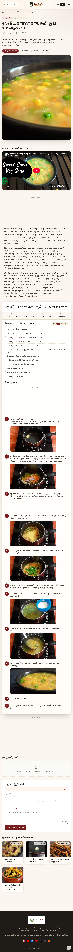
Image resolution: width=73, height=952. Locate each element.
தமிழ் (62, 4)
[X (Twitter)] (40, 940)
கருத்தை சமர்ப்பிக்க (15, 827)
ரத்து (64, 789)
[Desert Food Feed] (36, 5)
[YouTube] (28, 940)
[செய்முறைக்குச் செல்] (69, 948)
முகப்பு (5, 12)
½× (54, 323)
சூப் (11, 12)
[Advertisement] (36, 212)
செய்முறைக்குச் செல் (10, 51)
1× (58, 323)
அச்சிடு (26, 51)
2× (62, 323)
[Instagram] (23, 940)
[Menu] (69, 4)
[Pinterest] (36, 940)
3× (66, 323)
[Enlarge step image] (33, 439)
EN (58, 4)
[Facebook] (32, 940)
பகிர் (46, 51)
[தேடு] (5, 4)
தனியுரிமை (49, 935)
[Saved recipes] (52, 4)
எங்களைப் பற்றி (12, 935)
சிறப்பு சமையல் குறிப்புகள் (32, 935)
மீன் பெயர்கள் (62, 935)
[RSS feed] (49, 940)
